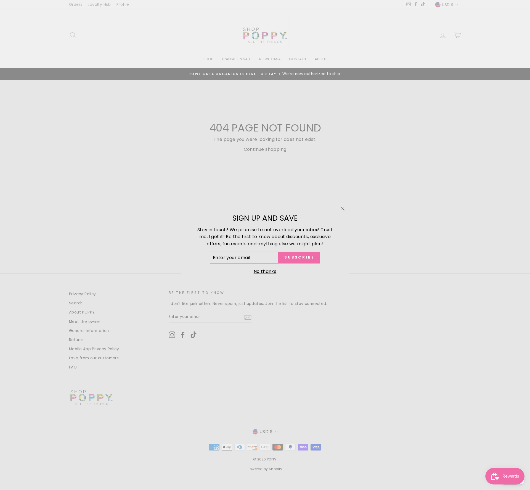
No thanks (265, 271)
